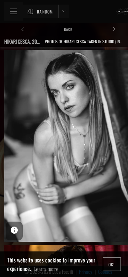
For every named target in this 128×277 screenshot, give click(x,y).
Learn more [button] (45, 269)
